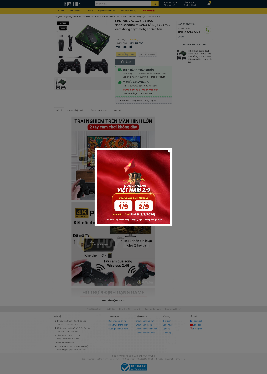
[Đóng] (169, 150)
